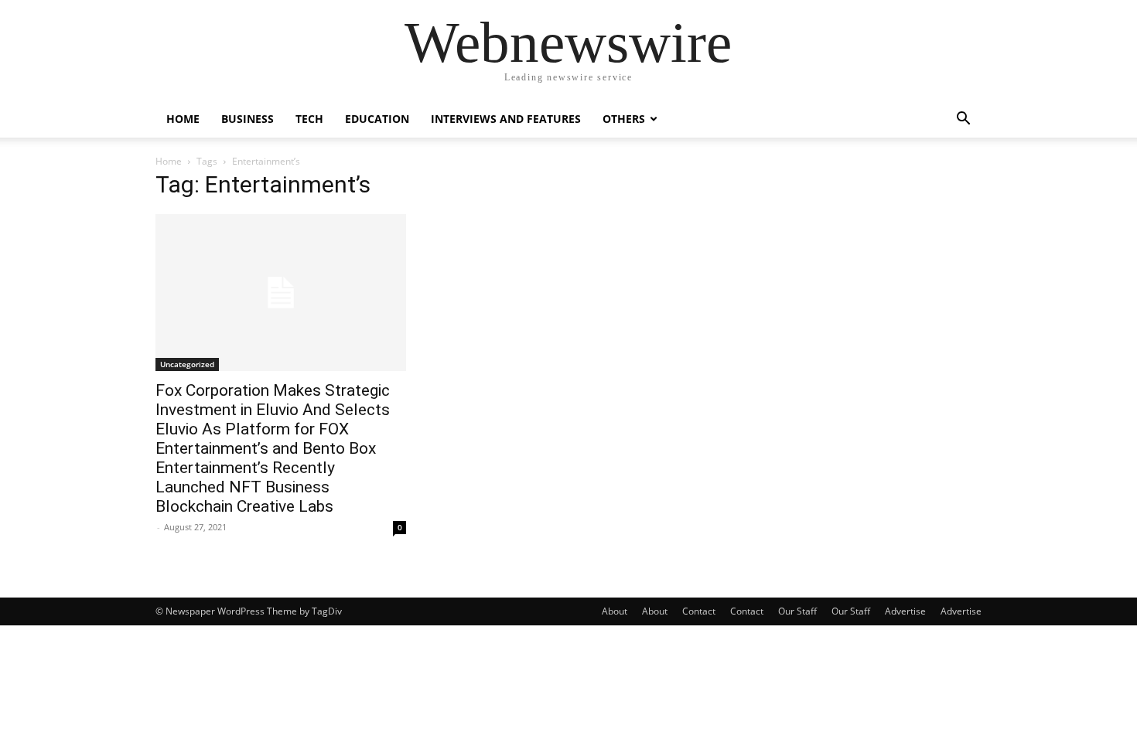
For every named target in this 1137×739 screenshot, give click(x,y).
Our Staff (797, 611)
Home (183, 118)
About (614, 611)
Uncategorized (187, 364)
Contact (698, 611)
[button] (963, 120)
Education (377, 118)
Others (624, 118)
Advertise (905, 611)
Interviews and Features (506, 118)
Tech (309, 118)
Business (247, 118)
